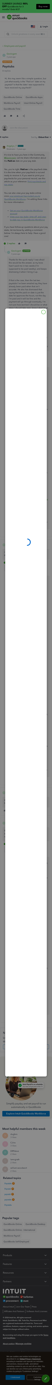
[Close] (43, 312)
